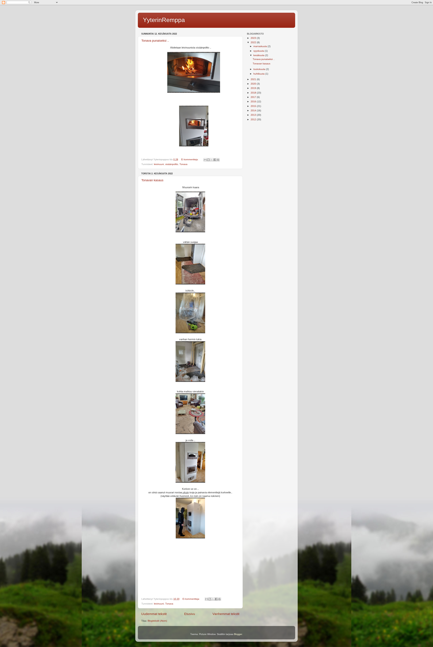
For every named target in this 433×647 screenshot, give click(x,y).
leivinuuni (159, 164)
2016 (254, 101)
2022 (254, 42)
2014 (254, 110)
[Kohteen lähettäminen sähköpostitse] (205, 159)
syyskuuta (259, 51)
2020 (254, 84)
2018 (254, 92)
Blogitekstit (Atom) (157, 621)
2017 (254, 97)
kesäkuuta (259, 55)
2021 (254, 79)
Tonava (183, 164)
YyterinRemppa (164, 19)
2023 (254, 38)
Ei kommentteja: (190, 159)
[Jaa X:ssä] (211, 159)
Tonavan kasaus (152, 180)
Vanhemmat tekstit (225, 614)
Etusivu (189, 614)
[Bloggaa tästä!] (208, 159)
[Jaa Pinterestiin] (218, 159)
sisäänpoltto (171, 164)
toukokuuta (259, 69)
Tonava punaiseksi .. (155, 40)
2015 (254, 106)
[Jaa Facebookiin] (214, 159)
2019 (254, 88)
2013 (254, 115)
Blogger (238, 634)
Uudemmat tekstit (154, 614)
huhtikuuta (259, 74)
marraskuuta (260, 46)
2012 (254, 119)
